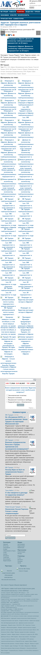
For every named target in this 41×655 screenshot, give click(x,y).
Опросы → (32, 408)
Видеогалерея (7, 560)
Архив (19, 563)
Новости (12, 11)
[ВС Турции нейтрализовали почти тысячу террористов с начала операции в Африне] (9, 297)
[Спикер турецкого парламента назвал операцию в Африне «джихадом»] (26, 337)
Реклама (20, 561)
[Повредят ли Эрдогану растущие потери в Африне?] (26, 297)
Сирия (19, 74)
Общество (29, 11)
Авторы (20, 553)
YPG (8, 67)
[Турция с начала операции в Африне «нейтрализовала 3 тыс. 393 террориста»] (26, 100)
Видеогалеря (21, 546)
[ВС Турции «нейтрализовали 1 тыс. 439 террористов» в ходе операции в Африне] (9, 258)
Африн (13, 67)
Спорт (5, 552)
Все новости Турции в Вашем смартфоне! (14, 585)
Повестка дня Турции (13, 507)
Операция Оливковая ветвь (14, 71)
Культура (13, 15)
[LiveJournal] (11, 35)
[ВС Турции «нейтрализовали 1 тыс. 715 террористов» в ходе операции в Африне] (26, 199)
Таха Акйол (9, 490)
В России (5, 546)
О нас (19, 558)
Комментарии (18, 18)
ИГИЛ (7, 69)
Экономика (5, 15)
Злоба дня (6, 557)
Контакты (20, 559)
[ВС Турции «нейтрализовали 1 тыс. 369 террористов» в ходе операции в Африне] (26, 258)
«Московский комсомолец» (9, 591)
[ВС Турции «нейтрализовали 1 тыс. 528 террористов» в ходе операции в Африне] (9, 238)
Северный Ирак (11, 74)
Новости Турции (22, 69)
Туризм (37, 11)
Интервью (6, 555)
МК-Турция (4, 11)
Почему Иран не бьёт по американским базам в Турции (15, 472)
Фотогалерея (6, 559)
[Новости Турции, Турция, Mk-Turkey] (23, 568)
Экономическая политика (17, 395)
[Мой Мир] (9, 35)
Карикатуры (21, 547)
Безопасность (23, 15)
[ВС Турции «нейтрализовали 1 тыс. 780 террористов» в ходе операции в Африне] (9, 199)
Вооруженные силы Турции (24, 67)
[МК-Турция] (13, 4)
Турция (24, 74)
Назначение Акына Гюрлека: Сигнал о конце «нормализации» (16, 511)
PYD (5, 67)
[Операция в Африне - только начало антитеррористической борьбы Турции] (9, 356)
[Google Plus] (13, 35)
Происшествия (6, 18)
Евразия (5, 544)
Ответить (20, 405)
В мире (5, 549)
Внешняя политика (15, 397)
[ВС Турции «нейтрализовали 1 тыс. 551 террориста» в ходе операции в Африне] (26, 219)
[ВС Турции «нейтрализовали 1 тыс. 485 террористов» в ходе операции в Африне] (26, 238)
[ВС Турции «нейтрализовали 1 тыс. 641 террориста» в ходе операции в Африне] (9, 219)
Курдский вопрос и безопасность (20, 402)
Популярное (6, 547)
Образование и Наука (9, 550)
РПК (24, 71)
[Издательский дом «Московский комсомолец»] (8, 573)
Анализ (5, 554)
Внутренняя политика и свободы (20, 400)
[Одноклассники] (7, 35)
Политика (20, 11)
